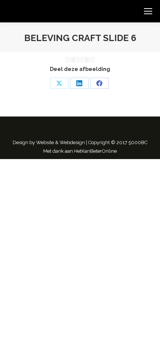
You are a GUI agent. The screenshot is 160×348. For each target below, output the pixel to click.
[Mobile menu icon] (148, 11)
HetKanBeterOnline (95, 151)
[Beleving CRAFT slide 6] (80, 60)
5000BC (137, 142)
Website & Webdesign (60, 142)
